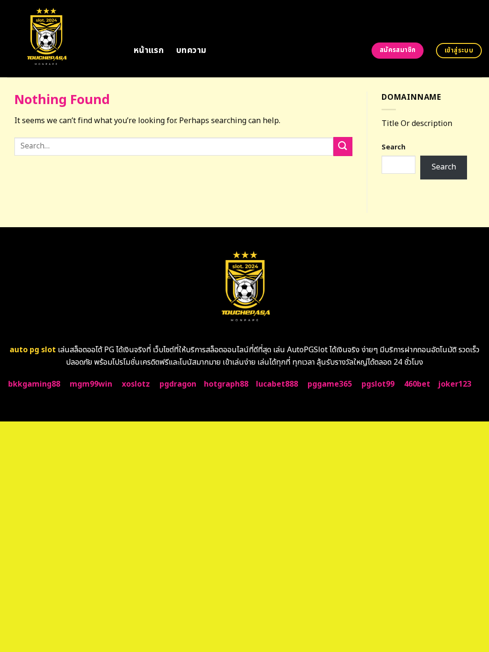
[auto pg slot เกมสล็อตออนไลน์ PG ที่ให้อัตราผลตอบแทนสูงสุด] (63, 38)
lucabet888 (277, 384)
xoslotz (136, 384)
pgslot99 (377, 384)
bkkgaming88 (34, 384)
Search (393, 147)
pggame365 (330, 384)
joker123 (454, 384)
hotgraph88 (226, 384)
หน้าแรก (149, 50)
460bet (417, 384)
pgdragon (177, 384)
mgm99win (91, 384)
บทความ (191, 50)
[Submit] (342, 146)
